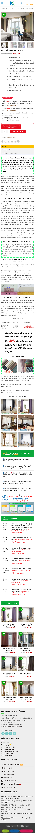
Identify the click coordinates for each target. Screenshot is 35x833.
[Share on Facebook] (6, 141)
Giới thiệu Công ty (6, 743)
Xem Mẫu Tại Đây (11, 105)
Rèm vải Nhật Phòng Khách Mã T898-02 (26, 698)
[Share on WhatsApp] (2, 141)
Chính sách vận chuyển (8, 747)
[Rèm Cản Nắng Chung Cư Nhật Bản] (26, 639)
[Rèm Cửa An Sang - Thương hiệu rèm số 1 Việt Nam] (12, 3)
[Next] (30, 26)
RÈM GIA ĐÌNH (14, 8)
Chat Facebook (14, 831)
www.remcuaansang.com (15, 726)
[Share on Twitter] (9, 141)
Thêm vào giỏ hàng (18, 131)
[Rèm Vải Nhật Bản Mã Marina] (26, 663)
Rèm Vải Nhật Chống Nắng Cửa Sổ (26, 625)
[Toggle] (33, 768)
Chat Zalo (5, 831)
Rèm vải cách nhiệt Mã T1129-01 (9, 674)
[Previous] (4, 26)
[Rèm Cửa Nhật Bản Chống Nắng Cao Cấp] (9, 614)
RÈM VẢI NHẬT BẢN (27, 8)
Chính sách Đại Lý (6, 755)
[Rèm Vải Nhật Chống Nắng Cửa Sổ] (26, 614)
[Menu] (2, 3)
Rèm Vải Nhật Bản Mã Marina (26, 674)
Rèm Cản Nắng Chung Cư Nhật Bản (26, 649)
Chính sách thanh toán (7, 749)
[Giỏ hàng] (22, 3)
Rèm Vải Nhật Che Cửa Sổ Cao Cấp (9, 649)
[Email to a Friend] (12, 141)
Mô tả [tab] (4, 146)
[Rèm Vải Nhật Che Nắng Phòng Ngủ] (9, 688)
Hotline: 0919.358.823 (26, 831)
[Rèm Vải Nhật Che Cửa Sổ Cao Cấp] (9, 639)
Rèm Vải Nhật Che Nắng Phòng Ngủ (9, 698)
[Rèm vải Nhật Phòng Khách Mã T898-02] (26, 688)
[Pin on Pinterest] (15, 141)
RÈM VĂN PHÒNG (24, 829)
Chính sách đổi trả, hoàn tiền (9, 751)
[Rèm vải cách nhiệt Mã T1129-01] (9, 663)
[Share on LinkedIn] (18, 141)
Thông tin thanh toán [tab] (9, 153)
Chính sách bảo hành (7, 753)
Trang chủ (5, 8)
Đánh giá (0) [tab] (6, 150)
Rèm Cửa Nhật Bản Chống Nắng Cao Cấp (9, 625)
